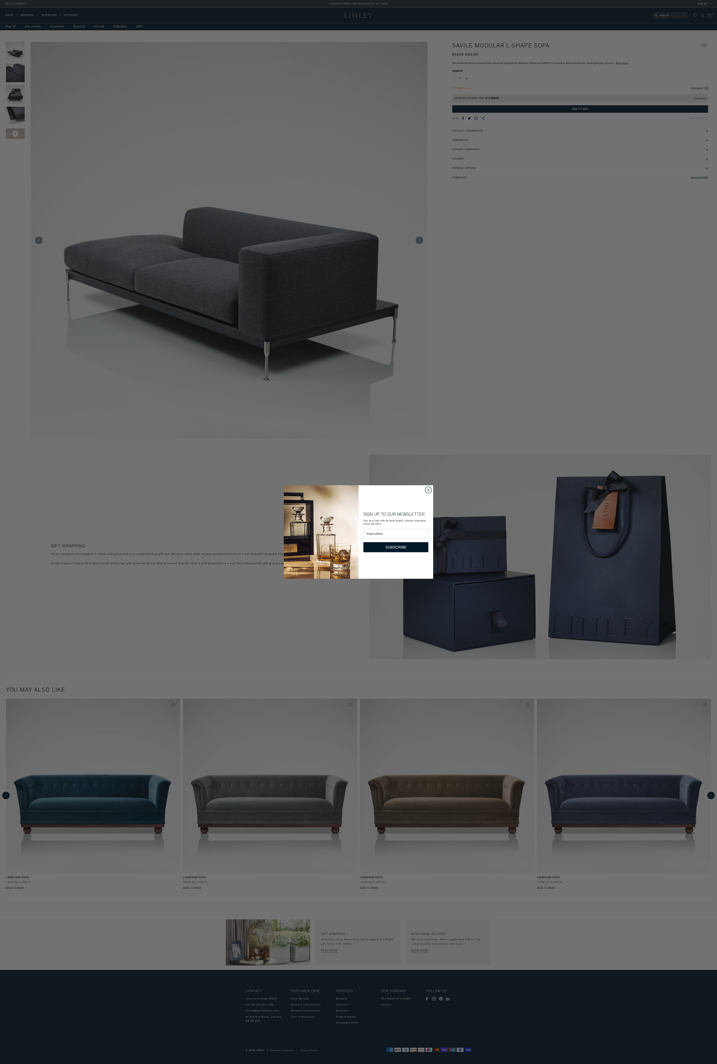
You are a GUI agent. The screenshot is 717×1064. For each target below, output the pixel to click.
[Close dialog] (428, 490)
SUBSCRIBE (395, 547)
